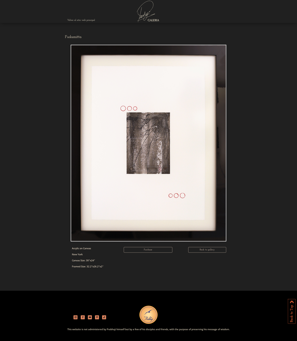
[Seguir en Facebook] (83, 317)
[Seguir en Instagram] (75, 317)
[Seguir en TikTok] (104, 317)
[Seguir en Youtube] (90, 317)
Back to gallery (207, 250)
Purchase (148, 250)
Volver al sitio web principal (81, 20)
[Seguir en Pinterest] (97, 317)
